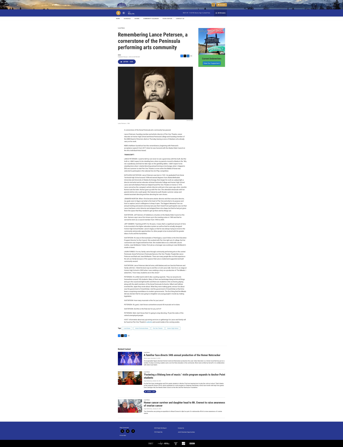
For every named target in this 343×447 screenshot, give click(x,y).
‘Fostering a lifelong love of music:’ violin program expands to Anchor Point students (184, 376)
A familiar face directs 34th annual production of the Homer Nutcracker (182, 355)
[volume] (123, 13)
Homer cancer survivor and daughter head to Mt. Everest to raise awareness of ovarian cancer (184, 404)
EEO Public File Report (160, 428)
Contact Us (180, 18)
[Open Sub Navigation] (121, 18)
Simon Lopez (147, 358)
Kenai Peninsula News (141, 328)
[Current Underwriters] (211, 41)
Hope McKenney (148, 381)
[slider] (126, 13)
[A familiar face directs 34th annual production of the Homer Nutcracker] (130, 358)
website (149, 322)
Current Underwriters (211, 58)
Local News (121, 28)
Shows (137, 18)
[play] (118, 13)
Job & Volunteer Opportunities (186, 432)
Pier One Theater (158, 328)
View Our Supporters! (212, 63)
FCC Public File (158, 432)
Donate (222, 5)
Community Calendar (151, 18)
